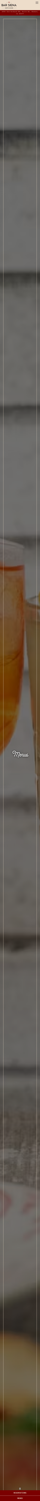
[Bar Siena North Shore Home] (9, 5)
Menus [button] (20, 1498)
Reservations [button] (20, 1493)
